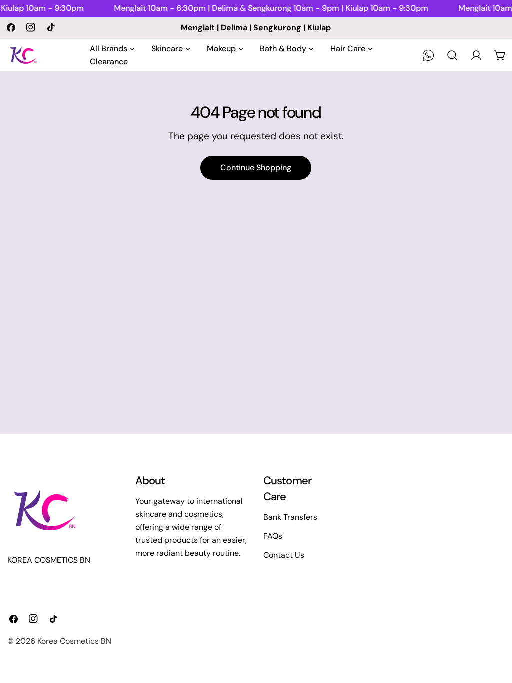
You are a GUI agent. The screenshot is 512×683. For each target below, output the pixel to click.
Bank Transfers (291, 517)
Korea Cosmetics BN (75, 641)
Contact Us (284, 555)
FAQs (273, 536)
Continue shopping (256, 167)
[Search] (452, 56)
